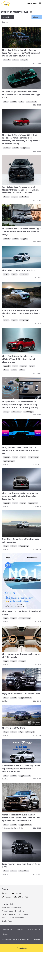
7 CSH (22, 370)
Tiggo (14, 197)
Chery (15, 60)
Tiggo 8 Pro (16, 412)
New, (21, 102)
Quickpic (5, 464)
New (5, 102)
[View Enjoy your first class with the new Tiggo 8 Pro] (21, 847)
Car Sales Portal (20, 939)
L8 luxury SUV (9, 461)
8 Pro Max (24, 197)
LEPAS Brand (33, 457)
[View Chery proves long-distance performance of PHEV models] (21, 639)
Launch (6, 60)
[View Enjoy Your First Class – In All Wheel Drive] (21, 679)
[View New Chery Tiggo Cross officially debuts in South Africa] (21, 523)
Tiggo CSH (25, 148)
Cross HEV (24, 274)
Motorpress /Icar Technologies (12, 828)
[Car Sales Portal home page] (13, 3)
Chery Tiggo (29, 412)
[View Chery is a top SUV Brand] (21, 715)
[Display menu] (40, 3)
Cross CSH (24, 320)
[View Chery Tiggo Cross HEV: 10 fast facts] (21, 257)
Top (21, 732)
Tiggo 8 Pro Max (25, 698)
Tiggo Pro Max (25, 618)
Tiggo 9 (24, 60)
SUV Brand (30, 732)
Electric (6, 148)
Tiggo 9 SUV (31, 102)
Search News (32, 3)
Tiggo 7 (24, 239)
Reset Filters (7, 17)
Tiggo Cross (24, 546)
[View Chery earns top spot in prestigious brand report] (21, 581)
